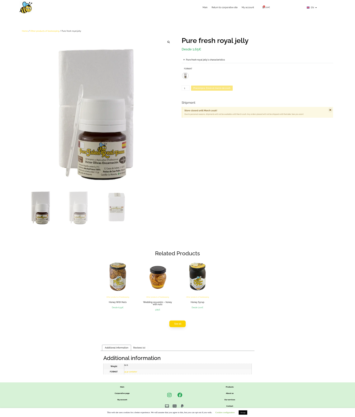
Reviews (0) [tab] (139, 347)
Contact (229, 406)
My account (248, 7)
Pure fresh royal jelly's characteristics (205, 59)
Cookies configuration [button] (225, 412)
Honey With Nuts (118, 302)
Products (230, 387)
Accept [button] (243, 412)
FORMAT (188, 69)
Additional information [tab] (116, 347)
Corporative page (122, 393)
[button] (168, 42)
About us (230, 393)
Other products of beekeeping (44, 31)
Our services (229, 400)
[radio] (185, 76)
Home (25, 31)
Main (205, 7)
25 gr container (130, 371)
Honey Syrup (197, 302)
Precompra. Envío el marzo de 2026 (211, 88)
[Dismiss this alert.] (330, 110)
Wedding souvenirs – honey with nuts (157, 303)
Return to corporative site (225, 7)
